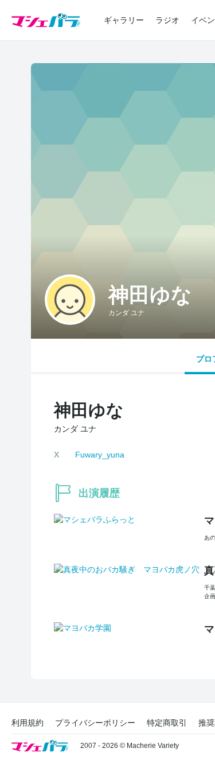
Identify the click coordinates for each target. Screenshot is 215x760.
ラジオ (167, 20)
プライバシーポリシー (95, 722)
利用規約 (27, 722)
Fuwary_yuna (99, 454)
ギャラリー (124, 20)
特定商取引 (167, 722)
